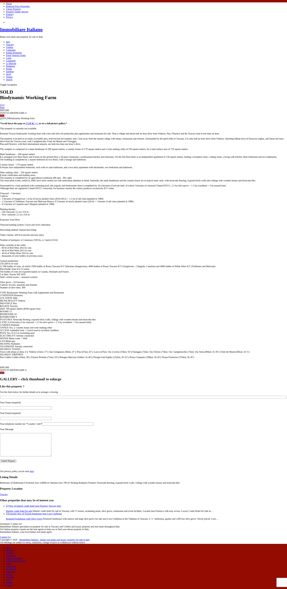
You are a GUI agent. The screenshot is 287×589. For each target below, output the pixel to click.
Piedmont (10, 66)
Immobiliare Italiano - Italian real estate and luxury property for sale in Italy (54, 539)
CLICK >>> (32, 123)
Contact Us (5, 537)
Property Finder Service (17, 11)
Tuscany (10, 44)
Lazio (8, 58)
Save (2, 105)
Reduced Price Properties (18, 6)
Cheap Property (13, 9)
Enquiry (10, 14)
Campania (11, 50)
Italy (8, 42)
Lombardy (11, 60)
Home (9, 3)
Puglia (9, 69)
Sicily (8, 74)
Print (2, 107)
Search (9, 79)
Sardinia (10, 71)
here (32, 471)
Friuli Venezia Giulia (16, 55)
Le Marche (11, 63)
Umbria (9, 47)
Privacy (9, 17)
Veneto (9, 77)
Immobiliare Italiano (21, 29)
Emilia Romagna (14, 52)
